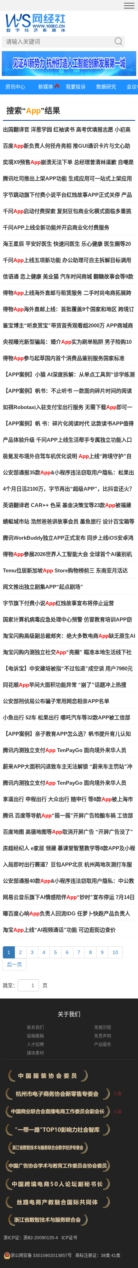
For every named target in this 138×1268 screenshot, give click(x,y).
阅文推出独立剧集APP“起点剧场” (43, 587)
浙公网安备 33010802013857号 (41, 1255)
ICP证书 (69, 1237)
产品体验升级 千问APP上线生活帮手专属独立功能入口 (67, 440)
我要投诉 (76, 86)
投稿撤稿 (35, 1036)
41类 (115, 1255)
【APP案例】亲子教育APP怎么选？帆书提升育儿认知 (67, 734)
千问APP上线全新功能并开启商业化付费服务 (56, 227)
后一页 (14, 964)
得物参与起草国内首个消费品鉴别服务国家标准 (64, 358)
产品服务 (102, 1044)
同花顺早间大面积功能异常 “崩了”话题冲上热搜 (64, 685)
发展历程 (102, 1027)
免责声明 (102, 1036)
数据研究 (106, 86)
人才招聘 (35, 1044)
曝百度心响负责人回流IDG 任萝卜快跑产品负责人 (66, 913)
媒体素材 (35, 1053)
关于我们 (69, 1014)
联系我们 (35, 1027)
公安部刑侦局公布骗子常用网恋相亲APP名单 (56, 701)
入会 (117, 1093)
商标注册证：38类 (93, 1255)
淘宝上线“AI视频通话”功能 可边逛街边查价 (59, 930)
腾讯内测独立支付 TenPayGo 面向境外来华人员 (64, 750)
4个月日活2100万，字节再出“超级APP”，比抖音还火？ (68, 489)
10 (115, 952)
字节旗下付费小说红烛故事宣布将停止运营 (58, 603)
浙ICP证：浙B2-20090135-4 (31, 1237)
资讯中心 (15, 86)
